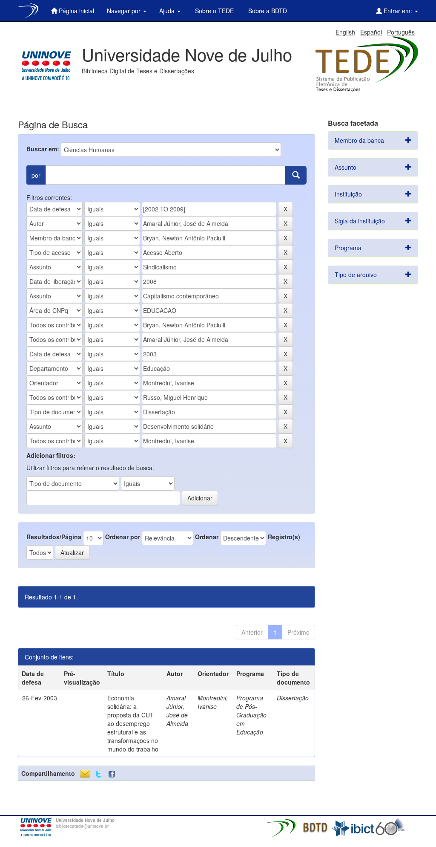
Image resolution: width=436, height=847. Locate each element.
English (345, 32)
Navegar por (124, 10)
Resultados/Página (53, 536)
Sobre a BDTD (267, 10)
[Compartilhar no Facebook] (113, 774)
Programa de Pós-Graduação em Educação (251, 715)
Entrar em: (398, 10)
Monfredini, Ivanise (213, 702)
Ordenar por (122, 536)
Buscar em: (42, 149)
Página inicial (75, 10)
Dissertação (293, 698)
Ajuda (167, 10)
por (36, 175)
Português (401, 32)
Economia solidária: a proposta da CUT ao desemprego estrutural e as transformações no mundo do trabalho (132, 723)
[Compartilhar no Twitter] (98, 774)
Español (371, 32)
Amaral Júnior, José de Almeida (177, 711)
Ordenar (206, 536)
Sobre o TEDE (213, 10)
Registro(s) (284, 536)
